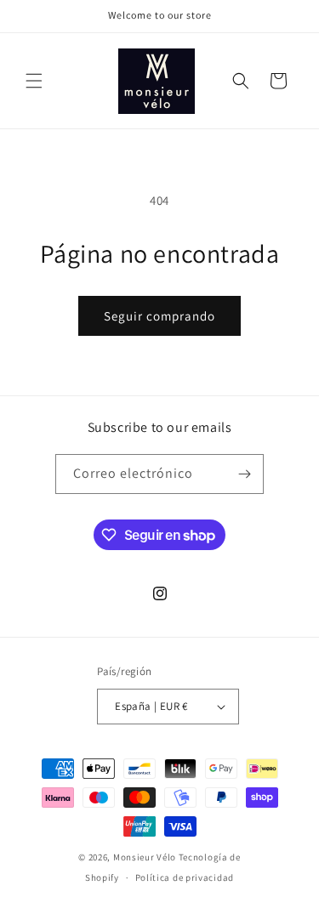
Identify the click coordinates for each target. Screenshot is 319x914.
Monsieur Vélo (144, 857)
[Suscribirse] (244, 474)
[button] (34, 80)
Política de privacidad (184, 877)
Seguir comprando (159, 316)
